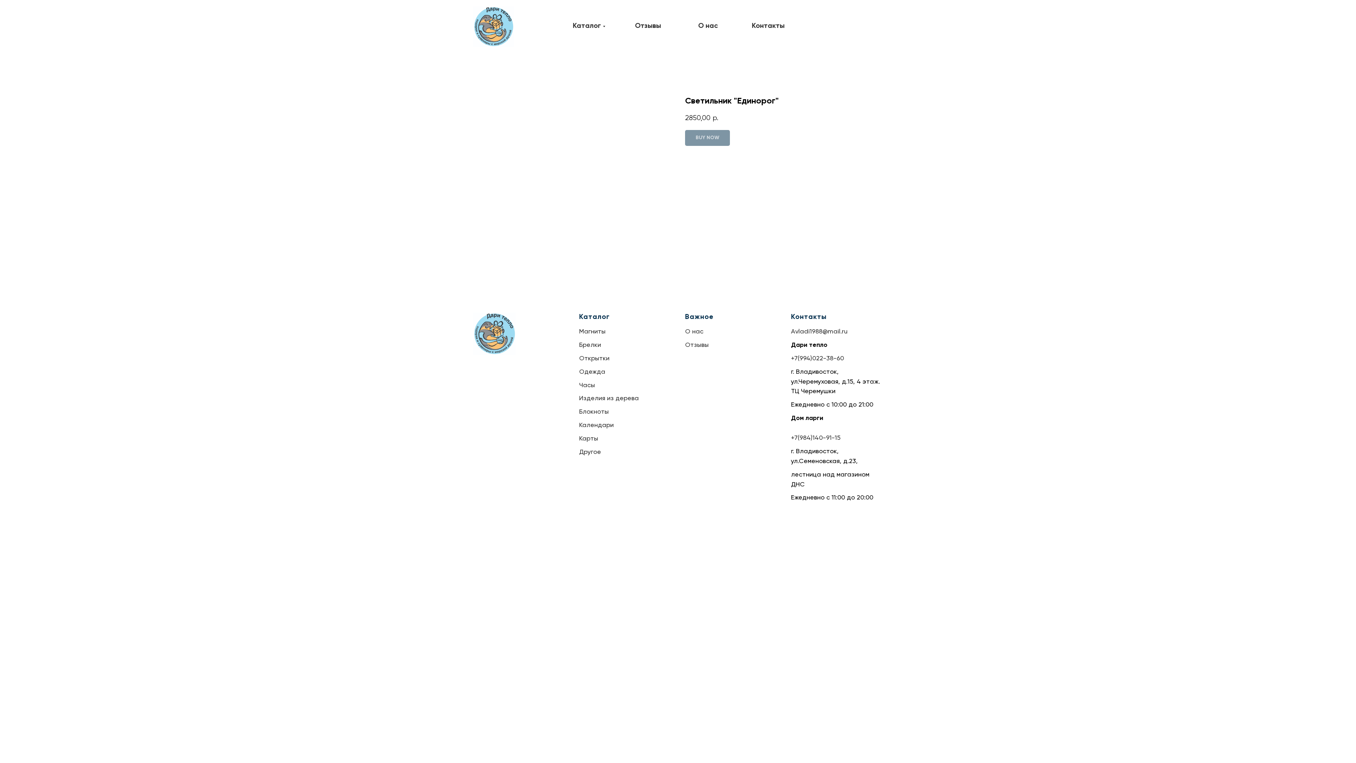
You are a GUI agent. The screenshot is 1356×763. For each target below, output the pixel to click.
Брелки (590, 345)
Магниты (592, 332)
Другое (590, 452)
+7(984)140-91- (813, 438)
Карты (588, 439)
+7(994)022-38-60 (817, 358)
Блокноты (594, 412)
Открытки (594, 358)
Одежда (592, 372)
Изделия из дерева (609, 398)
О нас (694, 332)
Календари (596, 425)
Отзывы (697, 345)
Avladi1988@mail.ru (819, 332)
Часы (587, 385)
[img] (493, 26)
